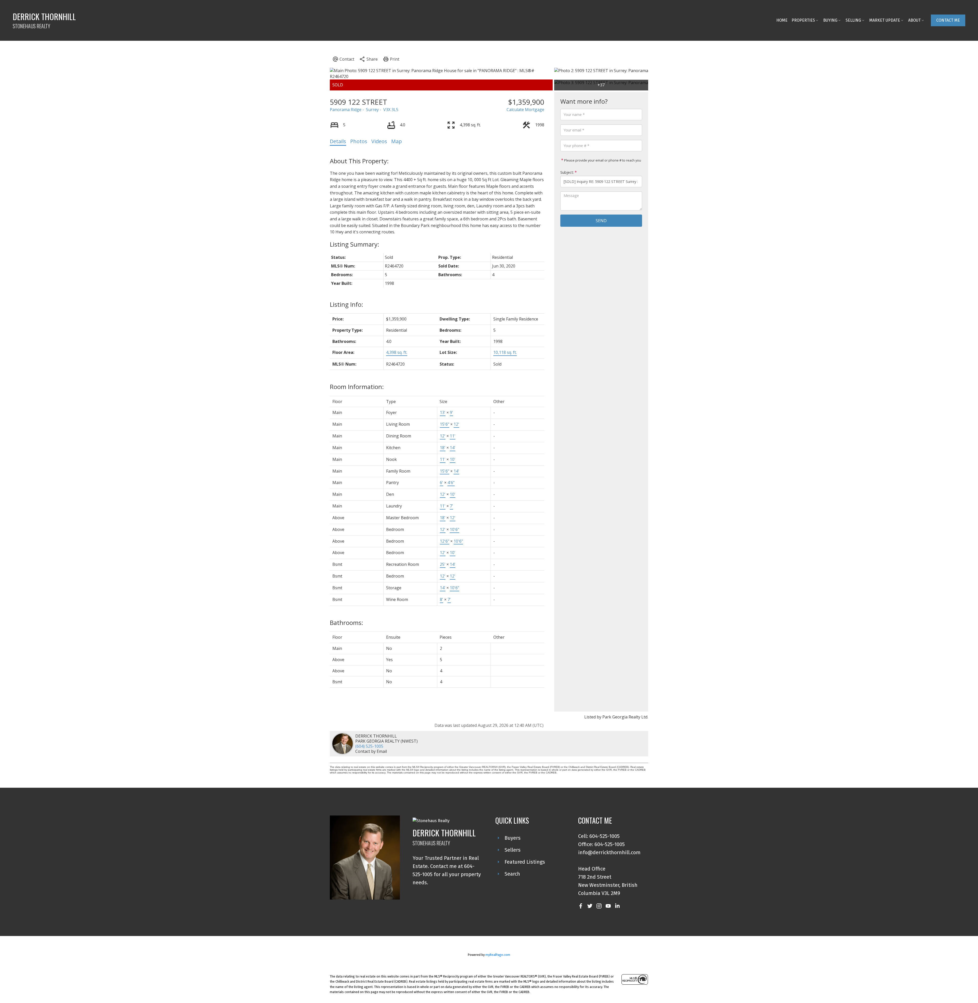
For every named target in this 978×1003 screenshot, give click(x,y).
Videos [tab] (379, 141)
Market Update (884, 20)
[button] (948, 20)
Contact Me (948, 20)
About (914, 20)
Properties (803, 20)
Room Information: (357, 386)
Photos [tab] (358, 141)
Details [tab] (338, 141)
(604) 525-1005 (369, 746)
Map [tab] (396, 141)
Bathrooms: (346, 622)
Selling (853, 20)
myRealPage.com (497, 955)
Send (601, 220)
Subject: (567, 172)
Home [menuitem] (781, 20)
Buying (830, 20)
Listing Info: (346, 304)
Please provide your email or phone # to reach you (602, 160)
